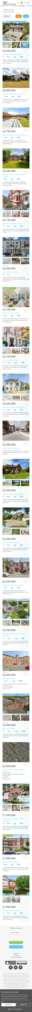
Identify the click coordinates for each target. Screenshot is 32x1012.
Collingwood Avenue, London (13, 585)
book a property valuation (16, 942)
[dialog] (16, 1000)
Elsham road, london (10, 360)
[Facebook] (11, 967)
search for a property (15, 946)
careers (16, 955)
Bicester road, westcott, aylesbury (15, 135)
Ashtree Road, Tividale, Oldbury (14, 770)
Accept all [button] (8, 1004)
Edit (26, 16)
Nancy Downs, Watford (11, 542)
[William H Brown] (9, 3)
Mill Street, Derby (9, 729)
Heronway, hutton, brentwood (13, 407)
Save (18, 16)
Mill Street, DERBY (9, 678)
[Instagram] (21, 967)
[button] (16, 1009)
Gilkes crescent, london (11, 313)
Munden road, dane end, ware (14, 94)
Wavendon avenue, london (12, 223)
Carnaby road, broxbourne (12, 54)
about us (16, 953)
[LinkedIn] (16, 967)
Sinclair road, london (10, 272)
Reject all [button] (24, 1004)
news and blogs (16, 957)
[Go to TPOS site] (10, 963)
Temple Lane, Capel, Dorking (13, 494)
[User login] (18, 3)
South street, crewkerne (11, 448)
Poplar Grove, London (10, 862)
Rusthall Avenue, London (11, 910)
